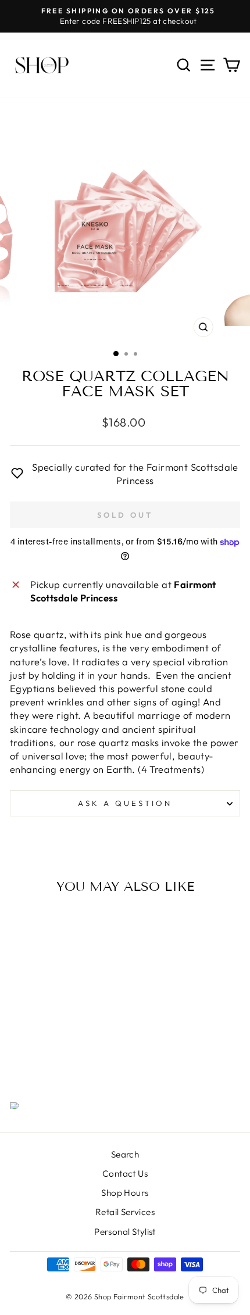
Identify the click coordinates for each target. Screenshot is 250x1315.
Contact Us (125, 1173)
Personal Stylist (125, 1231)
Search (125, 1154)
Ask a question (125, 803)
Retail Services (125, 1211)
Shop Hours (124, 1192)
